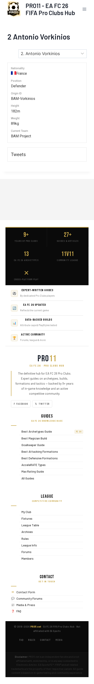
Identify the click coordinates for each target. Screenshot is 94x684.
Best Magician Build (33, 438)
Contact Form (25, 592)
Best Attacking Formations (38, 451)
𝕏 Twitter (42, 403)
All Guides (26, 478)
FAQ (18, 611)
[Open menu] (84, 9)
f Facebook (21, 403)
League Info (28, 545)
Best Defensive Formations (38, 458)
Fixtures (25, 518)
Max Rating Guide (31, 472)
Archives (26, 532)
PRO (47, 358)
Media (58, 639)
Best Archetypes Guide (50, 432)
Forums (25, 552)
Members (26, 559)
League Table (29, 525)
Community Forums (29, 598)
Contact (45, 639)
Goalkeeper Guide (31, 445)
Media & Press (25, 605)
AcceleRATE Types (32, 465)
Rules (24, 538)
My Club (25, 512)
